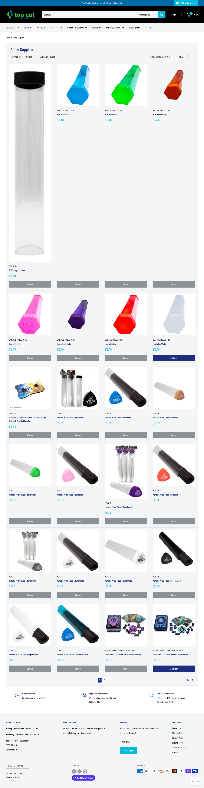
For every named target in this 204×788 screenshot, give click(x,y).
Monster (60, 413)
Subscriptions (134, 27)
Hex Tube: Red (110, 344)
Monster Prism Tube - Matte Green (22, 494)
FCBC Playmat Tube (17, 270)
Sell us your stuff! (113, 27)
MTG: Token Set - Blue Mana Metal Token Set (170, 654)
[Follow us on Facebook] (74, 771)
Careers (175, 752)
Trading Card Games (75, 27)
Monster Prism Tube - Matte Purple (118, 507)
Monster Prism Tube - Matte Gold (166, 417)
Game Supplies (18, 37)
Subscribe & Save (188, 3)
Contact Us (176, 728)
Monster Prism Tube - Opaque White (23, 654)
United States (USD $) (15, 766)
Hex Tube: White (159, 344)
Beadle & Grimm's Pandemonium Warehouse (120, 650)
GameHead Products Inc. (66, 110)
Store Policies (177, 733)
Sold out (30, 284)
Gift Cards (149, 27)
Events (95, 27)
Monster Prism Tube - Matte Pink (70, 494)
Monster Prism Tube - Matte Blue (118, 417)
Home (8, 37)
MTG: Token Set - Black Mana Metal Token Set (123, 654)
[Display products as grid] (187, 56)
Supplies (54, 27)
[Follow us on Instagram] (85, 771)
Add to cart (174, 358)
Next (188, 680)
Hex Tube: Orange (160, 114)
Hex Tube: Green (111, 114)
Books (26, 27)
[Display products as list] (192, 56)
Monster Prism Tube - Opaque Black (167, 580)
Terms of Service (179, 747)
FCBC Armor (13, 266)
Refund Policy (177, 742)
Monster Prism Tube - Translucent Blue (72, 654)
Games (40, 27)
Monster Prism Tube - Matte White (70, 580)
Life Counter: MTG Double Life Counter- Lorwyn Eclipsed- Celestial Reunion (27, 419)
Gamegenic (13, 413)
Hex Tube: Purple (64, 344)
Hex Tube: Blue (63, 114)
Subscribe (128, 750)
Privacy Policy (177, 737)
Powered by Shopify (13, 777)
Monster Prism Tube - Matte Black (70, 417)
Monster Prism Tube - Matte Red (165, 494)
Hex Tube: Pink (15, 344)
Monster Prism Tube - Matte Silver (22, 580)
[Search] (161, 14)
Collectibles (10, 27)
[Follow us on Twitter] (79, 771)
